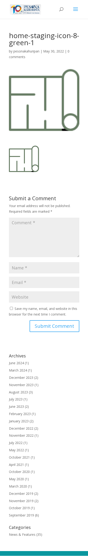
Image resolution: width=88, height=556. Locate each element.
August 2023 (18, 392)
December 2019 (21, 493)
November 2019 (21, 501)
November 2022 (21, 435)
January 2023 (19, 421)
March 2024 (18, 370)
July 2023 (16, 399)
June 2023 (16, 406)
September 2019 (21, 515)
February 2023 (20, 414)
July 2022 (16, 442)
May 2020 (16, 479)
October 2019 (19, 508)
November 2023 (21, 385)
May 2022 (16, 450)
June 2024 (16, 363)
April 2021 (16, 464)
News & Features (22, 534)
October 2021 (19, 457)
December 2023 (21, 377)
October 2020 (19, 471)
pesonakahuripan (26, 51)
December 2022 (21, 428)
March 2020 (18, 486)
